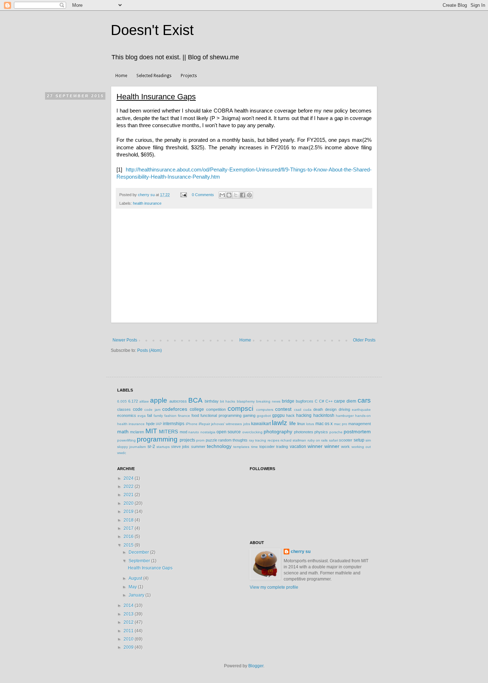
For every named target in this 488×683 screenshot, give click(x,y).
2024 (129, 478)
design (331, 409)
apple (158, 400)
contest (283, 409)
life (292, 423)
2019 (129, 511)
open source (228, 431)
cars (364, 400)
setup (359, 440)
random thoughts (233, 440)
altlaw (144, 401)
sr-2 (151, 446)
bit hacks (227, 401)
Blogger (255, 665)
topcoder (267, 446)
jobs (246, 424)
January (137, 595)
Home (121, 75)
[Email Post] (183, 195)
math (123, 431)
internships (173, 423)
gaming (249, 415)
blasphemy (246, 401)
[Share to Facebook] (242, 195)
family (158, 416)
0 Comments (203, 195)
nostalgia (207, 432)
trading (282, 446)
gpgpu (278, 415)
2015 (129, 545)
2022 (129, 486)
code (138, 409)
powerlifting (126, 440)
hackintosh (323, 415)
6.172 (133, 401)
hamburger (345, 416)
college (197, 409)
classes (124, 409)
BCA (195, 400)
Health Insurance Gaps (156, 96)
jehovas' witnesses (226, 424)
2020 (129, 503)
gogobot (264, 416)
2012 (129, 622)
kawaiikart (261, 423)
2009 (129, 647)
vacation (298, 446)
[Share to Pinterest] (249, 195)
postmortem (357, 431)
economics (126, 415)
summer (198, 446)
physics (321, 432)
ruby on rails (318, 440)
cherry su (300, 551)
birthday (212, 401)
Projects (189, 75)
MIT (151, 431)
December (139, 552)
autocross (178, 401)
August (136, 578)
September (140, 560)
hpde (150, 424)
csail (297, 410)
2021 (129, 494)
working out (361, 447)
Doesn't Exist (152, 30)
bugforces (304, 401)
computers (264, 410)
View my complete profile (274, 587)
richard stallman (293, 440)
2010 (129, 639)
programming (157, 439)
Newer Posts (125, 340)
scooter (345, 440)
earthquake (361, 410)
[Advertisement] (244, 269)
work (345, 446)
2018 (129, 520)
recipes (273, 440)
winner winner (323, 446)
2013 (129, 614)
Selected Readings (153, 75)
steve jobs (180, 446)
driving (344, 409)
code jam (152, 410)
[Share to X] (235, 195)
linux (301, 424)
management (359, 424)
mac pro (340, 424)
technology (219, 446)
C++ (329, 401)
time (254, 447)
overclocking (252, 432)
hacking (304, 415)
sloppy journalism (131, 447)
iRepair (204, 424)
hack (290, 415)
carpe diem (345, 401)
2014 (129, 605)
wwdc (121, 453)
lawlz (279, 423)
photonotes (303, 432)
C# (321, 401)
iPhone (192, 424)
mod (183, 432)
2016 (129, 536)
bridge (288, 401)
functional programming (220, 415)
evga (142, 416)
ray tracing (257, 440)
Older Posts (364, 340)
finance (184, 416)
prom (200, 440)
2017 (129, 528)
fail (149, 415)
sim (368, 440)
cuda (307, 410)
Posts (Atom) (149, 350)
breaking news (268, 401)
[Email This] (222, 195)
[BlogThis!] (229, 195)
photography (278, 431)
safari (333, 440)
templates (241, 447)
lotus (310, 424)
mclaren (137, 432)
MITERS (168, 431)
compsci (240, 408)
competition (216, 409)
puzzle (211, 440)
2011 (129, 630)
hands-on (363, 416)
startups (163, 447)
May (133, 586)
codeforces (174, 409)
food (195, 415)
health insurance (147, 203)
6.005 (122, 401)
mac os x (324, 423)
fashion (170, 416)
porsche (336, 432)
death (318, 409)
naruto (193, 432)
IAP (159, 424)
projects (187, 440)
